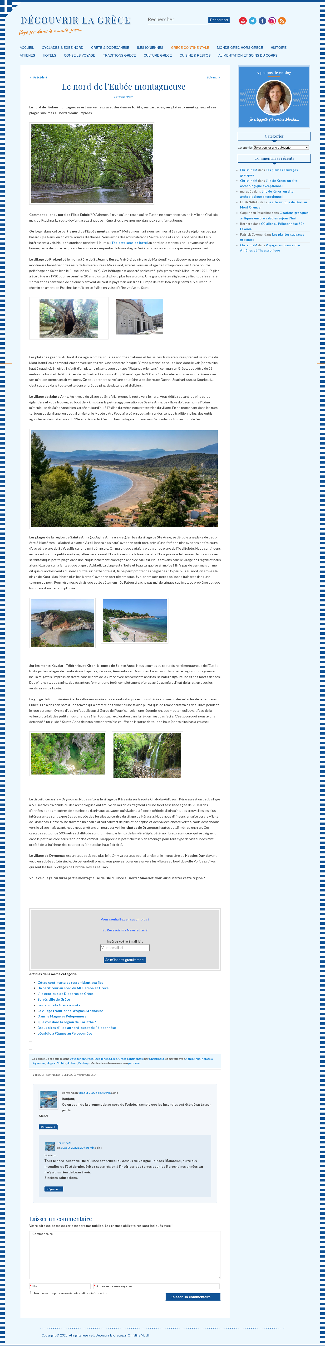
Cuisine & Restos (195, 55)
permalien (134, 1063)
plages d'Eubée (56, 1063)
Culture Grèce (158, 55)
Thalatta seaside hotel (129, 243)
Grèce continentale (190, 47)
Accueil (27, 47)
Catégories (245, 147)
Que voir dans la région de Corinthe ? (67, 1022)
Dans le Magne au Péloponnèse (62, 1016)
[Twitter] (252, 21)
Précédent (38, 77)
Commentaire (42, 1234)
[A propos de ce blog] (274, 98)
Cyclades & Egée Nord (62, 47)
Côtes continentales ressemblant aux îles (70, 982)
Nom (34, 1286)
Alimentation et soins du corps (247, 55)
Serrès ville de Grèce (54, 999)
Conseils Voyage (79, 55)
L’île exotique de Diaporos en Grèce (66, 994)
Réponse (48, 1127)
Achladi (72, 1063)
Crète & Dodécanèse (110, 47)
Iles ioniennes (150, 47)
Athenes (27, 55)
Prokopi (83, 1063)
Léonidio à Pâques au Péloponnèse (65, 1033)
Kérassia (207, 1058)
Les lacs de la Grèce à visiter (60, 1005)
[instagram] (272, 21)
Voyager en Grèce (81, 1058)
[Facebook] (262, 21)
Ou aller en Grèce (105, 1058)
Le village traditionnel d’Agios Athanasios (70, 1011)
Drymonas (38, 1063)
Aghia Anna (192, 1058)
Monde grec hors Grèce (240, 47)
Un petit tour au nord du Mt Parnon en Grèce (73, 988)
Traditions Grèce (119, 55)
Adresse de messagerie (113, 1286)
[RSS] (282, 21)
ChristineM (156, 1058)
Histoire (278, 47)
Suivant (213, 77)
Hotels (49, 55)
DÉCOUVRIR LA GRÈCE (75, 20)
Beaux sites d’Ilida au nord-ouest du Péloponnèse (77, 1028)
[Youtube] (243, 21)
